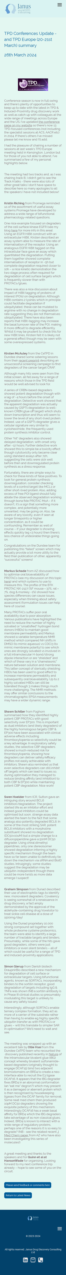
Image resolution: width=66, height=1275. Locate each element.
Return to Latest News (18, 1195)
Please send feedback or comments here (28, 1185)
